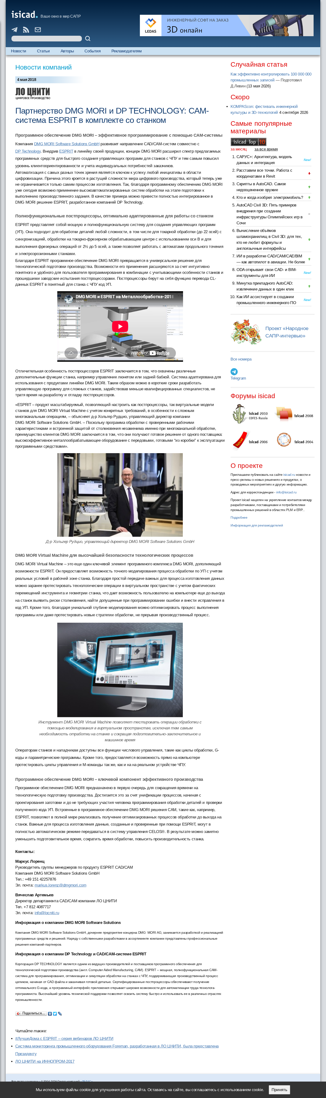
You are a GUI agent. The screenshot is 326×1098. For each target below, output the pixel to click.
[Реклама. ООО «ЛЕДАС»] (227, 25)
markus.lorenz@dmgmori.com (60, 885)
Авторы (67, 51)
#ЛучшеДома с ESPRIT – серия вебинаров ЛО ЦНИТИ (64, 1038)
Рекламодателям (126, 51)
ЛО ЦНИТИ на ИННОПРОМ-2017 (44, 1061)
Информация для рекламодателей (257, 525)
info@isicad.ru (286, 492)
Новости (18, 51)
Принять (279, 1090)
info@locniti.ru (47, 913)
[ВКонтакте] (50, 1012)
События (92, 51)
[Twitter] (55, 1012)
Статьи (43, 51)
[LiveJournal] (60, 1012)
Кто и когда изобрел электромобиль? (270, 197)
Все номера (241, 359)
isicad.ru (289, 474)
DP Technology (28, 151)
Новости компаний (43, 67)
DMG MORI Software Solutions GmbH (67, 144)
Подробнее (239, 517)
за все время (266, 149)
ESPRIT (66, 151)
